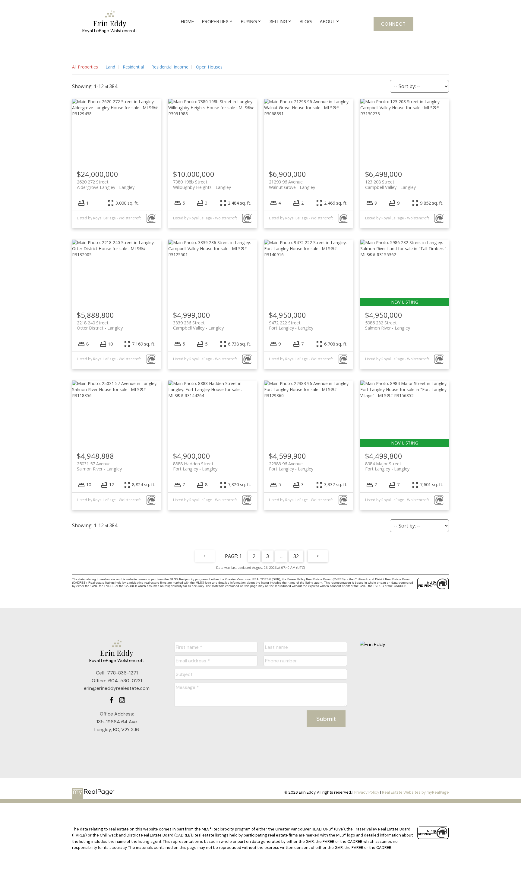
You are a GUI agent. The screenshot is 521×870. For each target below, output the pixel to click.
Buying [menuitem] (249, 21)
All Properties (85, 67)
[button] (393, 24)
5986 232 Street (387, 325)
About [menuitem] (327, 21)
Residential (133, 67)
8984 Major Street (387, 466)
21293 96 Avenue (292, 184)
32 (296, 556)
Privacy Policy (366, 792)
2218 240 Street (100, 325)
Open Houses (209, 67)
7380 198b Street (202, 184)
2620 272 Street (105, 184)
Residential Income (169, 67)
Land (110, 67)
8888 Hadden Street (195, 466)
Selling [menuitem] (278, 21)
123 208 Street (390, 184)
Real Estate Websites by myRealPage (415, 792)
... (281, 556)
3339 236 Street (198, 325)
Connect (393, 24)
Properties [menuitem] (215, 21)
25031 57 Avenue (99, 466)
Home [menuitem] (187, 21)
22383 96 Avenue (291, 466)
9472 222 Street (291, 325)
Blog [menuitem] (306, 21)
